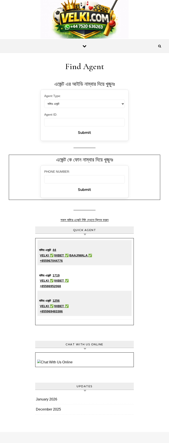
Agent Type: (52, 96)
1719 (56, 275)
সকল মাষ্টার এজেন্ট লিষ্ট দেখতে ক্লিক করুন (84, 220)
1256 (56, 300)
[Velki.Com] (84, 20)
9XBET (59, 255)
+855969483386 (51, 311)
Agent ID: (50, 114)
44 (54, 250)
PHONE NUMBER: (57, 171)
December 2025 (48, 409)
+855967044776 (51, 260)
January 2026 (46, 399)
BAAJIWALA (78, 255)
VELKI (45, 255)
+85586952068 (50, 286)
